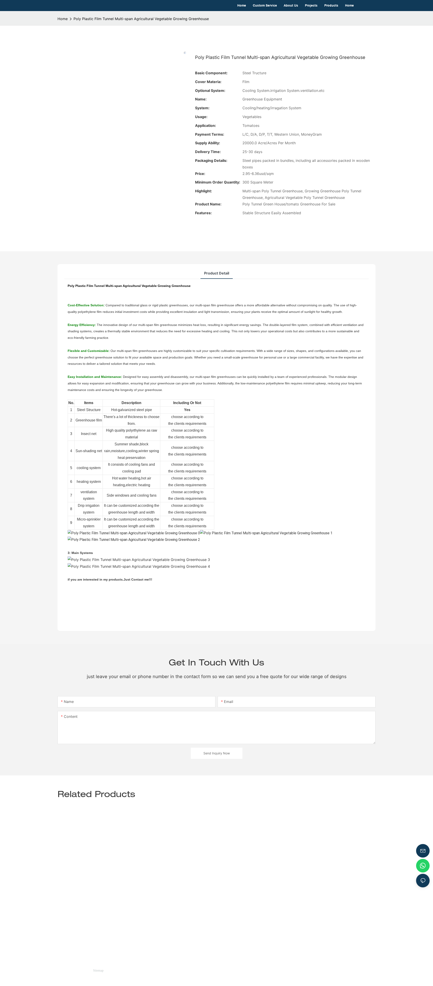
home (63, 18)
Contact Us (226, 936)
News (221, 930)
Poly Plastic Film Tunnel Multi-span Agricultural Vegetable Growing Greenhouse (141, 18)
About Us (224, 923)
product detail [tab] (216, 273)
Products (224, 917)
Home (221, 910)
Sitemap (98, 970)
